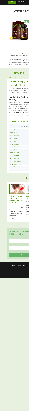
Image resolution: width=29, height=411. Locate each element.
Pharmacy (14, 265)
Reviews (19, 265)
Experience (25, 265)
